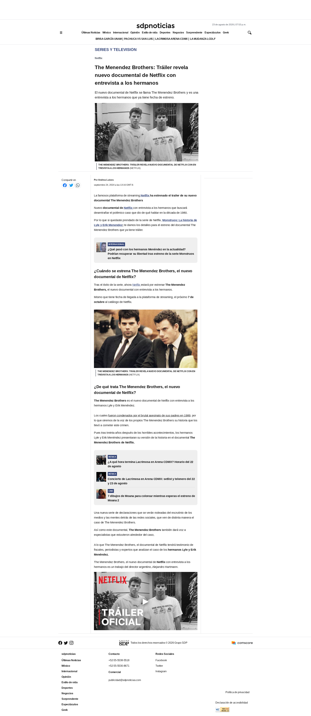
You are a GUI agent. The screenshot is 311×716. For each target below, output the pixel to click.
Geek (226, 32)
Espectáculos (213, 32)
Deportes (165, 32)
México (107, 32)
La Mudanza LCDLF (203, 38)
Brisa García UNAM (109, 38)
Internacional (120, 32)
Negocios (178, 32)
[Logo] (155, 26)
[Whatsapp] (78, 185)
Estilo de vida (149, 32)
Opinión (135, 32)
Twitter (159, 665)
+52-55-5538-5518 (119, 660)
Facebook (161, 660)
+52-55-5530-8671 (119, 665)
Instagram (161, 671)
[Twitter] (71, 185)
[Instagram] (71, 643)
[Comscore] (242, 642)
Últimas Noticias (90, 32)
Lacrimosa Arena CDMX (171, 38)
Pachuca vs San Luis (138, 38)
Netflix (98, 58)
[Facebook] (65, 185)
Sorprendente (194, 32)
